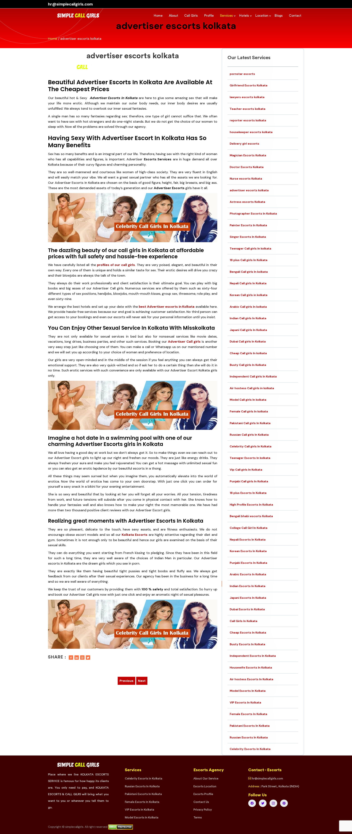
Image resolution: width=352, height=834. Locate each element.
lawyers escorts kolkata (247, 97)
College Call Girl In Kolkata (248, 528)
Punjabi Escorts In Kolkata (248, 563)
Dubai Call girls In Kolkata (248, 341)
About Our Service (205, 778)
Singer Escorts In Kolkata (248, 237)
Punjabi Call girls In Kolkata (249, 481)
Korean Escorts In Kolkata (248, 551)
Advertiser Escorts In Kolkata (77, 182)
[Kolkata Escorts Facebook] (252, 803)
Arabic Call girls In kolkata (248, 307)
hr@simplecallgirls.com (70, 4)
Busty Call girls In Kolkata (248, 365)
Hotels (244, 15)
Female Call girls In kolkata (249, 411)
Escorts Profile (203, 794)
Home (158, 15)
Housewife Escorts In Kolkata (251, 667)
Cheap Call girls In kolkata (248, 353)
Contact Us (201, 802)
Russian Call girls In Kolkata (249, 435)
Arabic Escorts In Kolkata (248, 574)
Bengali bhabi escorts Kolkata (251, 516)
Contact (295, 15)
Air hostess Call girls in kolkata (252, 388)
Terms (197, 817)
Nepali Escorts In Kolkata (247, 539)
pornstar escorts (242, 74)
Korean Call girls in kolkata (248, 295)
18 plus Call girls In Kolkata (248, 260)
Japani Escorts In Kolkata (248, 598)
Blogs (278, 15)
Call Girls (191, 15)
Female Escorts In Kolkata (248, 714)
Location (261, 15)
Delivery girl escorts (244, 144)
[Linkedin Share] (76, 657)
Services (226, 15)
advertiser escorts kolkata (132, 56)
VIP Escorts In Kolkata (245, 702)
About (173, 15)
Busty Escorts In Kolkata (247, 644)
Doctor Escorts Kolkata (246, 167)
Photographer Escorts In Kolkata (253, 213)
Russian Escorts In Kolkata (249, 737)
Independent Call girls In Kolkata (253, 376)
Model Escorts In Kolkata (247, 691)
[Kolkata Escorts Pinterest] (284, 803)
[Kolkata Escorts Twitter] (263, 803)
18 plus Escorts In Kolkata (248, 493)
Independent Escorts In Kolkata (253, 656)
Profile (209, 15)
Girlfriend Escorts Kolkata (248, 85)
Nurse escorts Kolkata (246, 178)
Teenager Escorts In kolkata (250, 458)
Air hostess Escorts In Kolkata (251, 679)
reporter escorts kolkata (248, 120)
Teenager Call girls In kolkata (250, 248)
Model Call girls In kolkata (248, 400)
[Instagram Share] (82, 657)
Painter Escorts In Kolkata (248, 225)
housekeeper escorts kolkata (251, 132)
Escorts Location (204, 786)
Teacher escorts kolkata (247, 109)
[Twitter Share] (88, 657)
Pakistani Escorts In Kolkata (250, 726)
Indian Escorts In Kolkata (247, 586)
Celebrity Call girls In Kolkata (250, 446)
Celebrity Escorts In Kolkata (250, 749)
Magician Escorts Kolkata (248, 155)
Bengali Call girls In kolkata (249, 272)
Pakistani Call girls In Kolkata (250, 423)
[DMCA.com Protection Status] (120, 827)
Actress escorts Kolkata (247, 202)
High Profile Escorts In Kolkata (251, 505)
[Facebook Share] (70, 657)
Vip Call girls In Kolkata (246, 470)
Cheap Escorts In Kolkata (248, 632)
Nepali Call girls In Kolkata (248, 283)
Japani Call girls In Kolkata (248, 330)
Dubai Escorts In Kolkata (247, 609)
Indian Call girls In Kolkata (248, 318)
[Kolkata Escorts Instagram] (273, 803)
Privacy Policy (202, 809)
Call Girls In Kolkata (243, 621)
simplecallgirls (74, 827)
